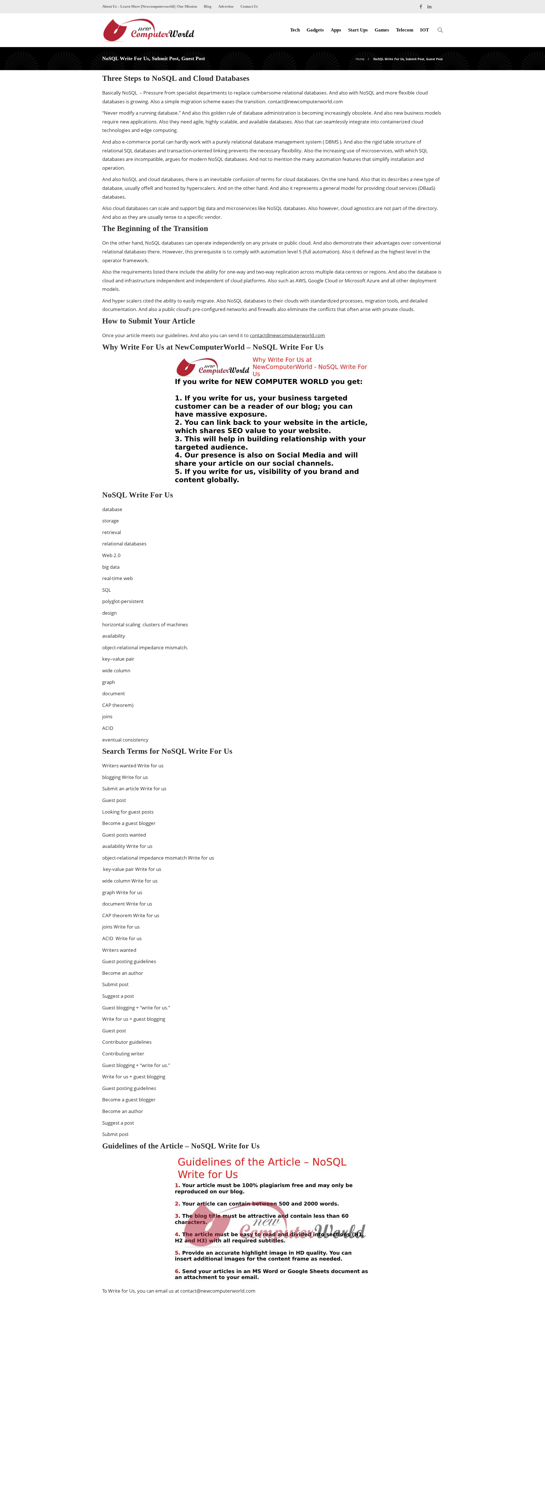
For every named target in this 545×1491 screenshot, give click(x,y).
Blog (207, 6)
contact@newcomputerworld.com (305, 101)
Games (382, 30)
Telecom (404, 30)
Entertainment (389, 1356)
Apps (336, 30)
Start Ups (358, 30)
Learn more (122, 1428)
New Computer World (426, 1469)
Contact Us (249, 6)
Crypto (389, 1347)
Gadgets (315, 30)
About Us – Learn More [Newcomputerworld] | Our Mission (149, 6)
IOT (424, 30)
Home (360, 59)
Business (389, 1337)
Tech (295, 30)
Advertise (226, 6)
